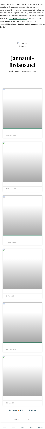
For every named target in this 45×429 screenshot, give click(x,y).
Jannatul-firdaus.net (22, 61)
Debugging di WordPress (18, 18)
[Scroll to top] (1, 414)
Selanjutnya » (33, 410)
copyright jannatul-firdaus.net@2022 (22, 419)
